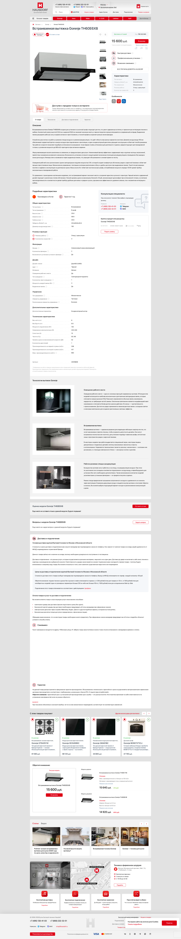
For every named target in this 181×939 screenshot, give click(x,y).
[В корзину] (55, 753)
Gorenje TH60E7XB (113, 773)
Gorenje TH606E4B (113, 797)
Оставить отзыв (54, 34)
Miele (88, 18)
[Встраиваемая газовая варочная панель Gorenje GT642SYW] (44, 727)
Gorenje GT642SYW (42, 742)
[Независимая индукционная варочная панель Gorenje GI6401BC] (106, 727)
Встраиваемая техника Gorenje (105, 841)
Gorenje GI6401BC (105, 742)
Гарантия (87, 119)
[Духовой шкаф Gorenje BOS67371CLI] (136, 727)
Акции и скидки (89, 12)
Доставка (116, 12)
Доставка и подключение (70, 119)
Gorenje (59, 18)
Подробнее (44, 905)
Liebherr (116, 18)
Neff (129, 18)
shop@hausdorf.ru (62, 926)
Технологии (51, 119)
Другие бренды (144, 18)
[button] (34, 67)
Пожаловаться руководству (42, 934)
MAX (84, 7)
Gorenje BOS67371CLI (133, 742)
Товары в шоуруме (143, 12)
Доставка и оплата (118, 924)
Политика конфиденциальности (77, 934)
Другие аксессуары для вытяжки (127, 713)
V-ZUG (101, 18)
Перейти (120, 885)
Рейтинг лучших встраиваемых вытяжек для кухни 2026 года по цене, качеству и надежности (46, 841)
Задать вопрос (140, 522)
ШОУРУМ (76, 12)
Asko (73, 18)
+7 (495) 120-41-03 (62, 5)
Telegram (78, 7)
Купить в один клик (141, 45)
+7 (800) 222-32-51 (81, 5)
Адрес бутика (103, 12)
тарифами (87, 588)
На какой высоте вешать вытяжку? (76, 841)
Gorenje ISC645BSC (72, 742)
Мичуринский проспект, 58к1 (108, 7)
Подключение (128, 12)
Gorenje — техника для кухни (135, 841)
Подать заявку (109, 232)
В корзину (141, 41)
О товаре (38, 119)
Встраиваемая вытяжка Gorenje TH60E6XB (54, 785)
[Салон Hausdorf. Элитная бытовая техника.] (33, 24)
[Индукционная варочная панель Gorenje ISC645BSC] (75, 727)
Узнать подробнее (135, 924)
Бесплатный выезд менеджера (128, 917)
